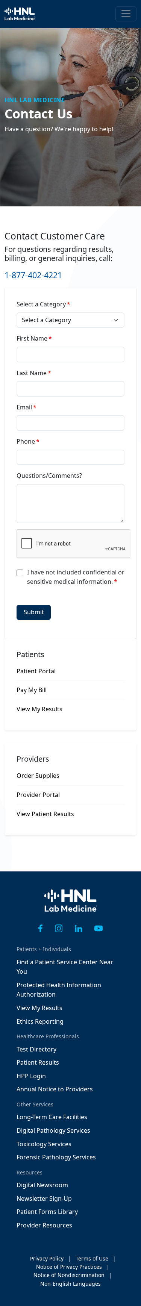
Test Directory (36, 1049)
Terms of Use (92, 1258)
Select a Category (41, 304)
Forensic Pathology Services (56, 1157)
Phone (26, 441)
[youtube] (98, 928)
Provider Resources (44, 1225)
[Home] (70, 906)
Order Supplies (38, 775)
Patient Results (38, 1062)
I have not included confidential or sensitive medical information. (75, 577)
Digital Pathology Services (53, 1130)
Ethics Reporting (40, 1021)
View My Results (39, 709)
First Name (32, 338)
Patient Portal (36, 671)
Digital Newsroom (42, 1185)
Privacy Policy (47, 1258)
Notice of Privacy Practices (69, 1266)
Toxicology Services (44, 1144)
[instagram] (59, 928)
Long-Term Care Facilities (52, 1117)
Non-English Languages (70, 1283)
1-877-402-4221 (33, 275)
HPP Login (31, 1076)
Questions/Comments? (49, 475)
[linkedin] (78, 928)
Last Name (32, 373)
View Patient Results (45, 814)
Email (24, 407)
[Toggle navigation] (125, 13)
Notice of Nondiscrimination (69, 1275)
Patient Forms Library (47, 1212)
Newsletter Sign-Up (44, 1198)
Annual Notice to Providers (55, 1089)
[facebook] (40, 928)
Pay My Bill (32, 690)
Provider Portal (38, 795)
